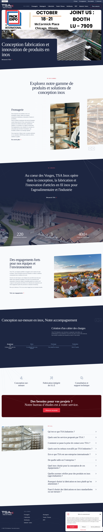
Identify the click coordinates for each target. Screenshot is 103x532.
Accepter (72, 526)
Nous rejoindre (91, 1)
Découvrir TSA (6, 59)
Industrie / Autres (83, 6)
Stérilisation (70, 6)
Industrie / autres (28, 522)
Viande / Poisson (60, 6)
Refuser (84, 526)
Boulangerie (43, 6)
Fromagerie (35, 6)
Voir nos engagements (16, 293)
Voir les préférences (95, 526)
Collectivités (51, 6)
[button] (100, 514)
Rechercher (99, 1)
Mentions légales (83, 529)
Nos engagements (82, 1)
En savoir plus (15, 139)
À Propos (75, 1)
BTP (76, 6)
